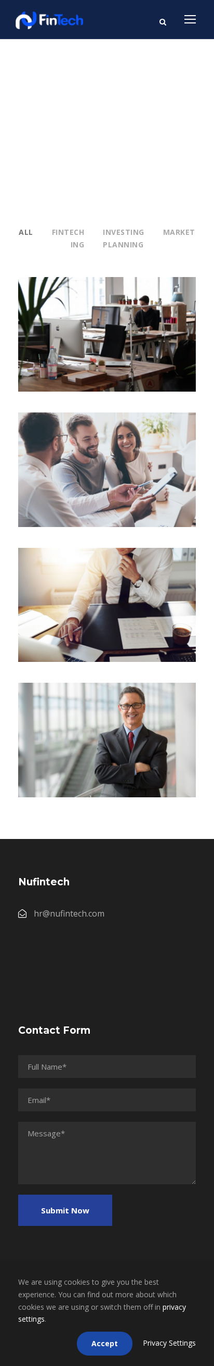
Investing (123, 232)
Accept (104, 1343)
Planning (123, 244)
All (26, 232)
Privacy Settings (169, 1343)
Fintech (68, 232)
